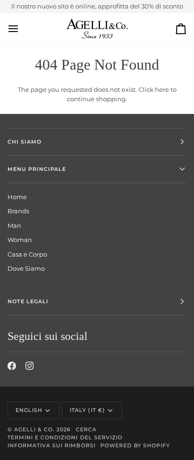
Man (14, 225)
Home (17, 197)
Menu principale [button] (37, 169)
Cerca (86, 429)
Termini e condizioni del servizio (65, 437)
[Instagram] (29, 366)
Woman (20, 239)
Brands (18, 211)
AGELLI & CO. (34, 429)
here (162, 89)
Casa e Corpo (27, 254)
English (29, 410)
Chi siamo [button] (24, 141)
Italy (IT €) (87, 410)
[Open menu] (22, 29)
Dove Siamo (26, 268)
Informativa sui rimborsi (52, 445)
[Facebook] (12, 366)
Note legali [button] (28, 301)
